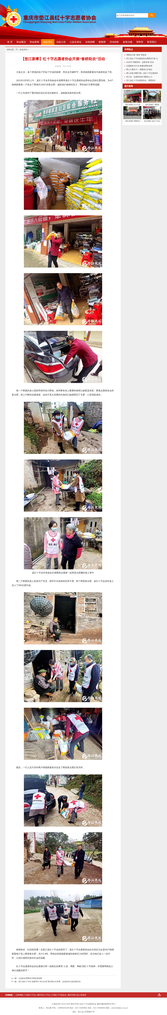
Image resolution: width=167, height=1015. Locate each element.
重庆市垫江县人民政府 (77, 995)
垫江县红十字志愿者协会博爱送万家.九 (142, 58)
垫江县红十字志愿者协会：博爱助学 (141, 80)
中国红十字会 (30, 995)
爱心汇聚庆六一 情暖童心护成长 (139, 69)
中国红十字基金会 (59, 995)
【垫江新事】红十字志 (132, 105)
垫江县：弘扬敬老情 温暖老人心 (139, 77)
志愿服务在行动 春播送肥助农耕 (139, 66)
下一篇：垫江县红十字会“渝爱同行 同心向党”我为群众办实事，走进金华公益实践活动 (45, 981)
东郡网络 (19, 995)
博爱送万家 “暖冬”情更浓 (136, 55)
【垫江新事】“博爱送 (152, 105)
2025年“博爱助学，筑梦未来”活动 (140, 62)
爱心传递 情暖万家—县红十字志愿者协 (142, 73)
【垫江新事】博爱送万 (132, 121)
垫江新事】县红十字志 (152, 121)
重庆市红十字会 (43, 995)
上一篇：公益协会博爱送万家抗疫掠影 (26, 978)
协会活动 (23, 50)
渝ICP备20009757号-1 (106, 1004)
